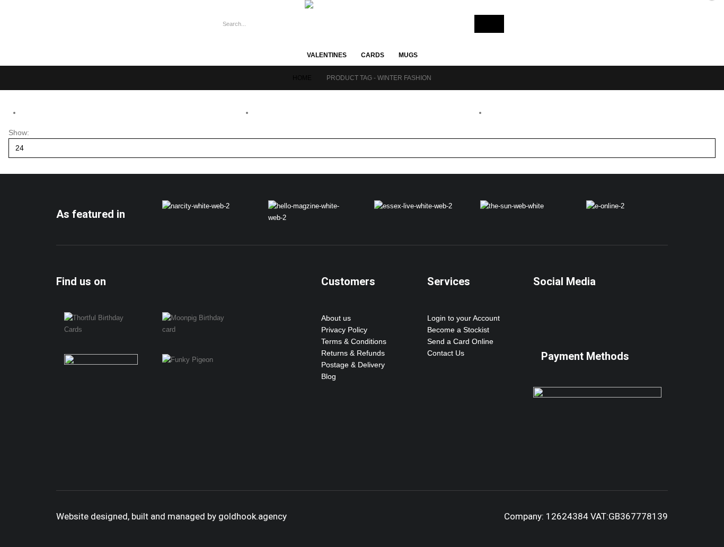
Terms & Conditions (353, 341)
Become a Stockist (458, 329)
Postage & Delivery (353, 364)
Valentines (327, 55)
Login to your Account (463, 318)
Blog (328, 376)
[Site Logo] (352, 4)
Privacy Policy (344, 329)
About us (336, 318)
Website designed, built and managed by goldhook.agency (171, 516)
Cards (372, 55)
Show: (18, 132)
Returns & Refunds (353, 353)
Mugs (408, 55)
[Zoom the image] (195, 206)
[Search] (489, 24)
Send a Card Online (460, 341)
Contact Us (445, 353)
